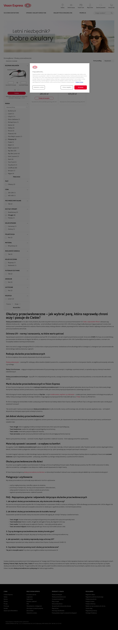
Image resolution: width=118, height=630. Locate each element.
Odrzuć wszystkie (67, 87)
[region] (60, 78)
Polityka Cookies (79, 82)
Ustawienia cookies (39, 87)
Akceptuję (80, 87)
